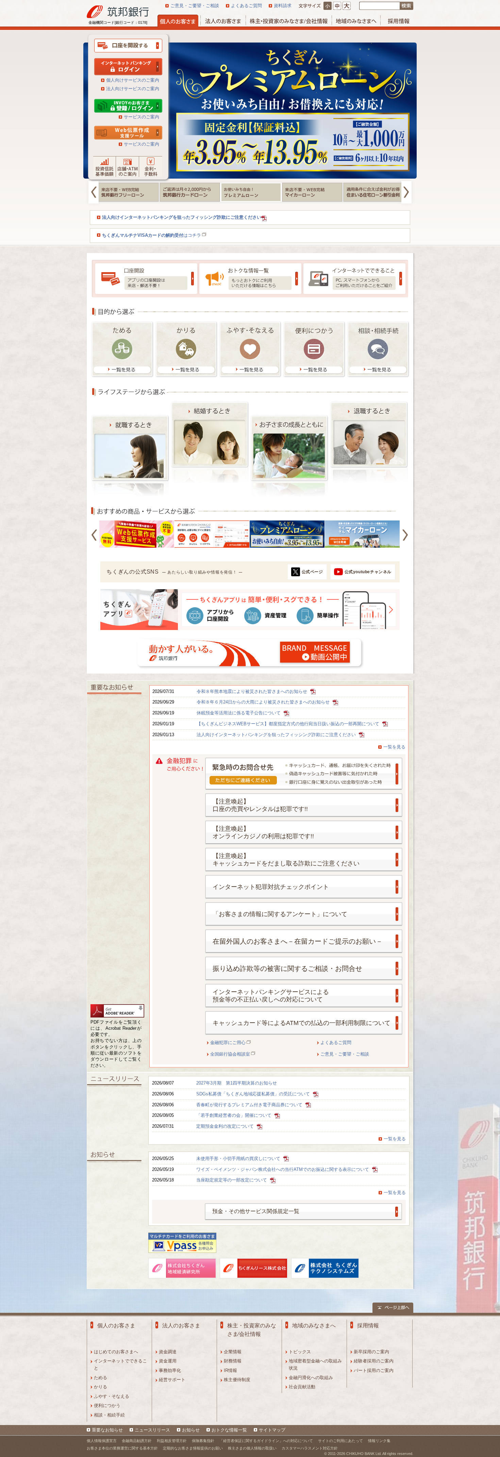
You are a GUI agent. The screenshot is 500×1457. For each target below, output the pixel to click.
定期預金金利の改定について (225, 1126)
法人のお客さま (181, 1325)
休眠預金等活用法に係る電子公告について (239, 712)
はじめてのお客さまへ (116, 1351)
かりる (100, 1386)
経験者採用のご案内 (374, 1360)
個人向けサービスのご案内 (132, 80)
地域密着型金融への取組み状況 (315, 1364)
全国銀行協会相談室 (230, 1054)
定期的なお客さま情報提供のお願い (193, 1448)
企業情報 (232, 1351)
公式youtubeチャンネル (368, 571)
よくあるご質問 (246, 5)
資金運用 (168, 1360)
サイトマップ (272, 1430)
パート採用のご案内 (374, 1370)
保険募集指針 (203, 1441)
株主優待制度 (237, 1379)
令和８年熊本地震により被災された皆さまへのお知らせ (253, 691)
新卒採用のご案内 (371, 1351)
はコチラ (151, 235)
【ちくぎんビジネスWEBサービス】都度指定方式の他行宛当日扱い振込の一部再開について (289, 723)
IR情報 (230, 1370)
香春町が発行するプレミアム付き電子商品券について (250, 1104)
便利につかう (107, 1405)
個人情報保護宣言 (102, 1441)
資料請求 (282, 5)
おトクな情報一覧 (229, 1430)
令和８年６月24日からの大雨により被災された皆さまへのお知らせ (264, 702)
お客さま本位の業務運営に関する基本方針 (122, 1448)
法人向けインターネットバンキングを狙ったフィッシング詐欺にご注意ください (277, 734)
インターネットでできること (120, 1364)
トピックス (300, 1351)
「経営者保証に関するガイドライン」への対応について (266, 1441)
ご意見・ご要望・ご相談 (194, 5)
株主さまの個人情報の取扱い (252, 1448)
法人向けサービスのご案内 (132, 88)
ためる (100, 1377)
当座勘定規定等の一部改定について (232, 1179)
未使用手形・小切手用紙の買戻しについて (239, 1158)
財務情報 (232, 1360)
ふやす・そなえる (111, 1396)
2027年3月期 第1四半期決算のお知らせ (236, 1083)
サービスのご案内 (141, 116)
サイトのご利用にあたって (340, 1441)
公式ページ (312, 571)
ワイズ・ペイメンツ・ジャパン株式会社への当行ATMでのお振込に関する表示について (283, 1169)
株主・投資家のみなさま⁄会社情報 (251, 1330)
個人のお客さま (116, 1325)
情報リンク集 (379, 1441)
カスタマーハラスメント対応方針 (310, 1448)
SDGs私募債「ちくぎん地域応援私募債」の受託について (253, 1093)
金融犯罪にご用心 (228, 1042)
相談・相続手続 (109, 1415)
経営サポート (172, 1379)
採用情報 (368, 1325)
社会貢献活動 (302, 1386)
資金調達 (168, 1351)
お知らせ (191, 1430)
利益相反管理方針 (172, 1441)
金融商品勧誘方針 (137, 1441)
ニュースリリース (152, 1430)
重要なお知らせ (107, 1430)
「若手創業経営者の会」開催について (234, 1115)
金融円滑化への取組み (311, 1377)
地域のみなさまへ (314, 1325)
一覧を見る (394, 746)
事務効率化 (170, 1370)
